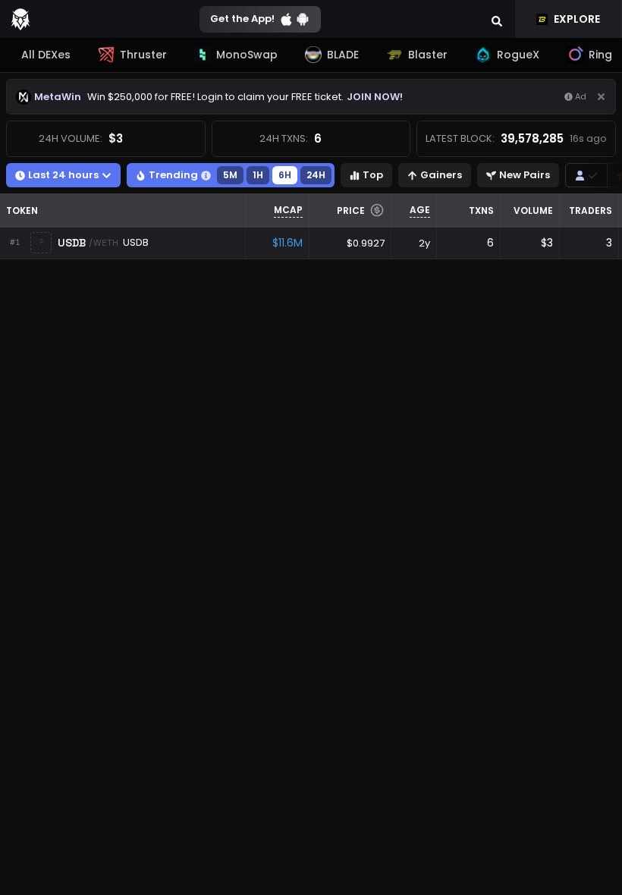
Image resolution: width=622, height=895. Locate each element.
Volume (533, 210)
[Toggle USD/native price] (377, 210)
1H (258, 174)
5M (230, 174)
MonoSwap (247, 54)
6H (284, 174)
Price (351, 210)
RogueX (518, 54)
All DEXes (46, 54)
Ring (600, 54)
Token (22, 210)
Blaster (428, 54)
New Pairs (524, 175)
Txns (481, 210)
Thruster (143, 54)
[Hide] (601, 96)
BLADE (343, 54)
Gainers (441, 175)
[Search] (497, 19)
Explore (577, 19)
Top (373, 175)
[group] (586, 175)
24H (315, 174)
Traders (590, 210)
